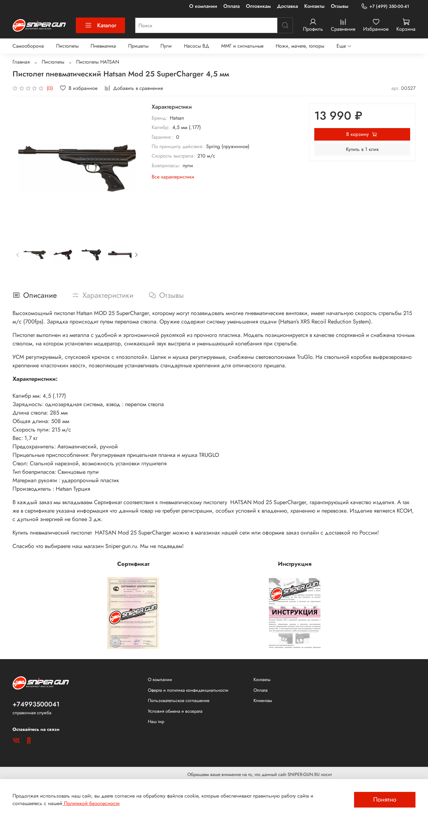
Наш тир (156, 721)
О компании (203, 6)
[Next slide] (131, 168)
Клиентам (262, 700)
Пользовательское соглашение (178, 700)
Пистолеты (67, 45)
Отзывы (339, 6)
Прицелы (138, 45)
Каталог (106, 25)
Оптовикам (258, 6)
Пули (166, 45)
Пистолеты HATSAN (97, 61)
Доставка (287, 6)
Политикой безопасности (91, 803)
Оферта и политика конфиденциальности (188, 690)
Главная (21, 61)
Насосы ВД (196, 45)
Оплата (231, 6)
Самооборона (28, 45)
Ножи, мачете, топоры (300, 45)
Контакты (314, 6)
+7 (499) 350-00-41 (389, 6)
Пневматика (103, 45)
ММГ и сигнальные (242, 45)
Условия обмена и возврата (175, 711)
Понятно (384, 799)
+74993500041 (36, 704)
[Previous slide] (22, 168)
